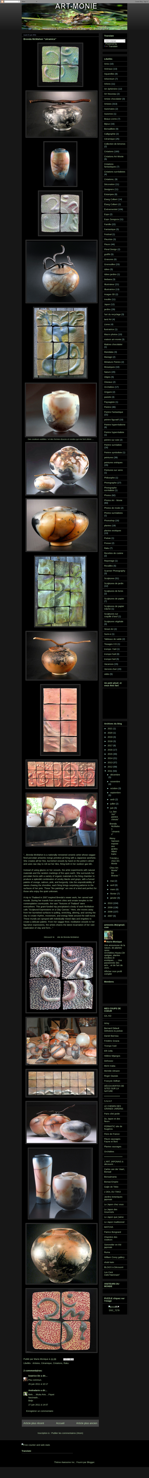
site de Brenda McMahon (68, 937)
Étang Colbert (110, 204)
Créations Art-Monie (113, 156)
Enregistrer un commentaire (39, 1411)
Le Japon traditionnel (114, 1222)
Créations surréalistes (114, 172)
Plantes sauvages (112, 1146)
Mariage (108, 357)
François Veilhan (112, 1081)
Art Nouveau (110, 94)
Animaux (108, 69)
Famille (107, 224)
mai (112, 881)
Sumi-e (107, 634)
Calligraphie (109, 134)
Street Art (108, 629)
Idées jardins (110, 274)
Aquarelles (109, 74)
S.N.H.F (108, 1101)
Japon (107, 304)
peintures (108, 457)
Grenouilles (109, 264)
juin (112, 808)
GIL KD (107, 1016)
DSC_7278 (114, 1310)
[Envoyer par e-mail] (64, 1359)
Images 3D (109, 294)
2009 (110, 907)
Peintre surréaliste (113, 445)
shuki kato (109, 1262)
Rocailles (108, 566)
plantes (107, 525)
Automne (108, 114)
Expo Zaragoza (111, 219)
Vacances (109, 664)
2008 (110, 911)
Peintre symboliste (113, 452)
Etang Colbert (110, 199)
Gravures (108, 259)
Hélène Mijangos (112, 1056)
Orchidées (109, 387)
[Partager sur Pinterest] (73, 1359)
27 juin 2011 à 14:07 (38, 1405)
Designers (109, 189)
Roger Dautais (111, 1076)
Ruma (107, 1252)
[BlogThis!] (66, 1359)
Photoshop (109, 520)
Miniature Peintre (112, 362)
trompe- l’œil (110, 649)
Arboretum (109, 79)
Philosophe (109, 478)
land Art (108, 319)
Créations (57, 1363)
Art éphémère (110, 89)
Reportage (109, 561)
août (112, 799)
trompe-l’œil (110, 659)
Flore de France (112, 1134)
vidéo (106, 674)
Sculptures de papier (114, 598)
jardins (107, 309)
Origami (108, 392)
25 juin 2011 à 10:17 (38, 1384)
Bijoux (107, 124)
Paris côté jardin (112, 1114)
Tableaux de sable (113, 639)
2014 (110, 758)
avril (112, 885)
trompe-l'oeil (110, 654)
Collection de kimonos (114, 144)
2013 (110, 762)
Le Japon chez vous (114, 1204)
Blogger (90, 1462)
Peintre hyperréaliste (114, 432)
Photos (107, 495)
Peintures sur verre (113, 470)
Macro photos (110, 334)
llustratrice (109, 329)
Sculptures (109, 578)
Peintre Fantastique (113, 412)
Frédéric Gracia (111, 1041)
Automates (109, 109)
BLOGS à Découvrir (113, 1267)
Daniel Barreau (111, 1036)
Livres (107, 324)
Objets (107, 377)
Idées (107, 269)
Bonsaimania (110, 1177)
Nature (107, 372)
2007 (110, 916)
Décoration (109, 184)
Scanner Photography (114, 571)
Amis (106, 64)
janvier (113, 898)
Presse (107, 543)
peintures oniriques (113, 462)
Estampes (109, 194)
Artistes (36, 1363)
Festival (108, 234)
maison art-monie (112, 339)
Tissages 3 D (110, 644)
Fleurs (107, 244)
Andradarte (34, 1390)
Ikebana (108, 279)
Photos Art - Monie (113, 500)
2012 (110, 767)
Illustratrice (109, 289)
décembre (115, 774)
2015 (110, 754)
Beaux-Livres (110, 119)
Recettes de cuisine (113, 553)
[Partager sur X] (68, 1359)
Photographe (110, 483)
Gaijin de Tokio (111, 1187)
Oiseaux (108, 382)
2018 (110, 741)
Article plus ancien (86, 1423)
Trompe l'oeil (110, 1046)
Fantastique (110, 229)
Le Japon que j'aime (114, 1217)
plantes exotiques (112, 530)
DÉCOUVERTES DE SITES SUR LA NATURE (114, 1088)
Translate (113, 46)
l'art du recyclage (112, 314)
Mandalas (109, 352)
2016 (110, 750)
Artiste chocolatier (113, 99)
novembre (115, 781)
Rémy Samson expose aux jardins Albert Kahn (114, 846)
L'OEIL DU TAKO (112, 1192)
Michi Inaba (109, 1066)
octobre (114, 788)
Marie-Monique (114, 941)
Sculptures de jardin (113, 583)
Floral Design (110, 249)
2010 (110, 903)
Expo (106, 214)
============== (113, 1156)
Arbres (107, 84)
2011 (110, 771)
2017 (110, 745)
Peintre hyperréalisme (114, 424)
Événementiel (110, 209)
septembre (115, 792)
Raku (66, 1363)
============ (112, 1096)
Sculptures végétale (113, 621)
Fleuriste (108, 239)
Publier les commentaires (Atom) (67, 1433)
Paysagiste (109, 402)
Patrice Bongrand (112, 1232)
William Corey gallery (114, 1257)
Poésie (107, 538)
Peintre (107, 407)
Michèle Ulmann (112, 1071)
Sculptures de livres (113, 591)
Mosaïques (109, 367)
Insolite (107, 299)
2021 (110, 728)
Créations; (109, 179)
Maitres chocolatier (113, 344)
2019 (110, 737)
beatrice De (34, 1376)
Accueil (60, 1423)
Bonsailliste (109, 129)
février (113, 893)
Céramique (46, 1363)
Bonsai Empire (111, 1182)
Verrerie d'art (110, 669)
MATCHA (108, 1227)
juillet (113, 804)
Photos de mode (112, 508)
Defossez (108, 1061)
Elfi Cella (108, 1051)
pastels (107, 397)
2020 (110, 733)
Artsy (106, 1023)
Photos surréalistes (113, 513)
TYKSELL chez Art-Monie (115, 861)
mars (113, 889)
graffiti (107, 254)
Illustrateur (109, 284)
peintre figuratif (111, 419)
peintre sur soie (111, 440)
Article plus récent (33, 1423)
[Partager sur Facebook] (70, 1359)
